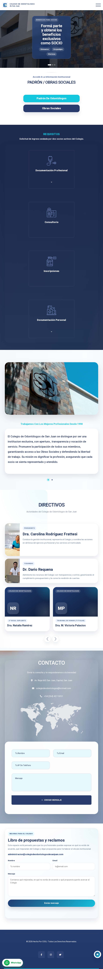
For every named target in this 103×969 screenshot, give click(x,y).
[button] (50, 479)
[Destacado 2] (52, 64)
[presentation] (47, 639)
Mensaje (11, 874)
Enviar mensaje (51, 903)
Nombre (11, 861)
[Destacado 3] (54, 64)
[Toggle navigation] (98, 5)
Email (55, 861)
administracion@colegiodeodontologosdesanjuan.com (35, 854)
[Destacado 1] (49, 64)
